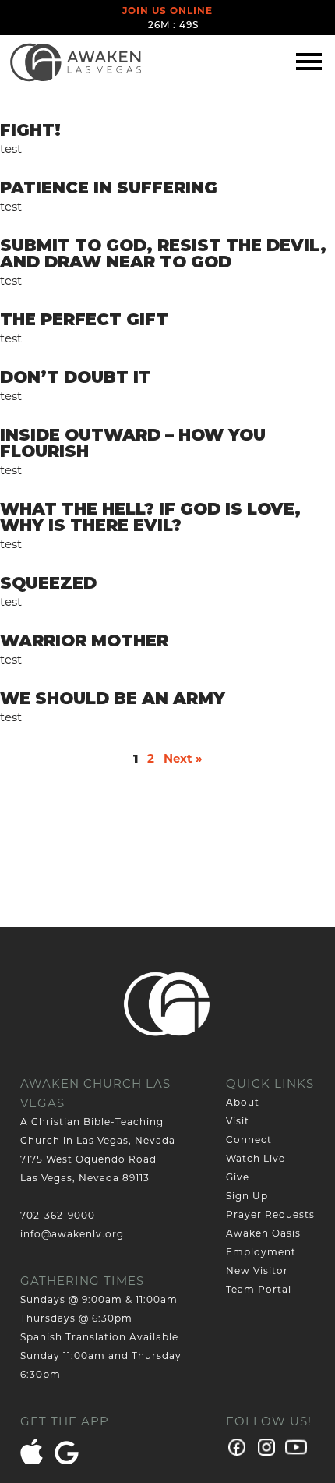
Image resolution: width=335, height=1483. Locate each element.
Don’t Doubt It (75, 377)
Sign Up (247, 1196)
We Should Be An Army (112, 698)
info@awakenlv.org (72, 1234)
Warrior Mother (84, 640)
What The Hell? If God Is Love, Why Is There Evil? (150, 517)
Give (237, 1177)
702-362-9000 (57, 1215)
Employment (261, 1252)
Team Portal (258, 1289)
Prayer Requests (270, 1214)
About (242, 1102)
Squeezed (48, 583)
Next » (183, 758)
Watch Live (255, 1158)
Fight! (30, 130)
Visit (237, 1121)
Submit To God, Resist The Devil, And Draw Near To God (163, 253)
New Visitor (257, 1270)
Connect (249, 1139)
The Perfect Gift (84, 319)
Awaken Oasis (263, 1233)
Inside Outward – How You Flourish (133, 443)
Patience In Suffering (108, 187)
